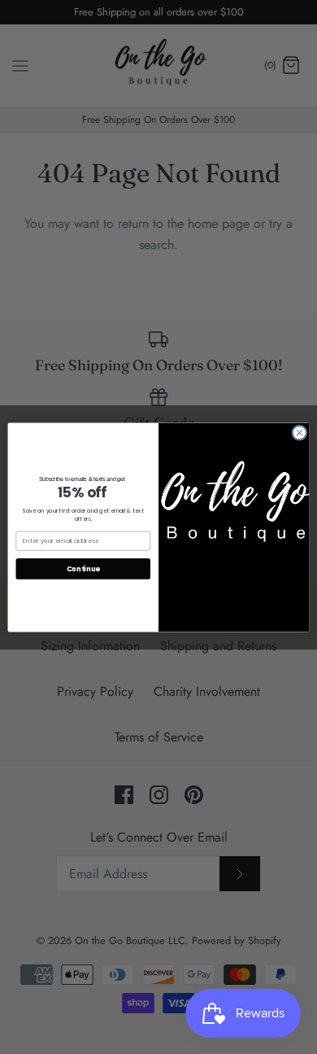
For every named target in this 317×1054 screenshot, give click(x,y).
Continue (83, 568)
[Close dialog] (299, 433)
